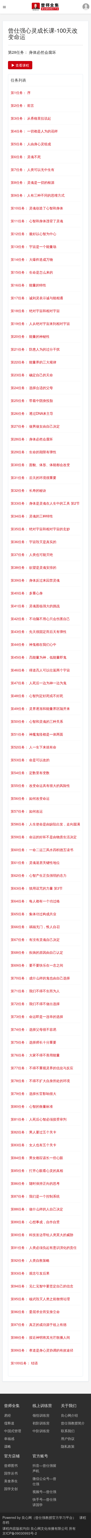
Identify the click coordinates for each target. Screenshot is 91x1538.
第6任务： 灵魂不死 (26, 156)
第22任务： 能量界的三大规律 (33, 362)
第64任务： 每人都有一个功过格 (35, 901)
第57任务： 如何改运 (27, 811)
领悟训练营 (41, 1415)
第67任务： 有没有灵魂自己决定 (35, 939)
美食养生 (11, 1480)
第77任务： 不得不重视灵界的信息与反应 (42, 1067)
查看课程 (22, 65)
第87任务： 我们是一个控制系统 (35, 1196)
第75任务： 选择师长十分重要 (33, 1042)
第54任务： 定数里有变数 (30, 772)
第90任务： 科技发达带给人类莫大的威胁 (42, 1234)
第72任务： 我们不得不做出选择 (35, 1003)
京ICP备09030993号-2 (19, 1533)
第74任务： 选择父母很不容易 (33, 1029)
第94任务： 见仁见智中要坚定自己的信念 (42, 1286)
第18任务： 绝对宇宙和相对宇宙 (35, 310)
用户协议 (67, 1438)
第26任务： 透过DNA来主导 (32, 413)
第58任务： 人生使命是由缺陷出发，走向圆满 (45, 824)
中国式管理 (12, 1430)
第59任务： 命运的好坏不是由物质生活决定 (44, 836)
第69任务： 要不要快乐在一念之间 (37, 965)
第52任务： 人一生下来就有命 (33, 747)
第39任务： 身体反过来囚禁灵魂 (35, 580)
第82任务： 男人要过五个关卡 (33, 1132)
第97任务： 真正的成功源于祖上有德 (38, 1324)
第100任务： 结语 (24, 1363)
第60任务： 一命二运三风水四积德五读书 (42, 849)
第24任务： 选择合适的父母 (32, 387)
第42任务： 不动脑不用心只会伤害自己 (40, 618)
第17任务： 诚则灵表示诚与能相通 (37, 297)
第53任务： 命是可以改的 (30, 759)
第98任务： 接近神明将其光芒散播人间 (40, 1337)
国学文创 (11, 1488)
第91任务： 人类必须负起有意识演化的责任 (44, 1247)
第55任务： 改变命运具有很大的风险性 (40, 785)
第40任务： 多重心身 (27, 593)
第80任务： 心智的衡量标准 (32, 1106)
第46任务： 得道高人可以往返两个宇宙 (40, 670)
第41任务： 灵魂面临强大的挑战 (35, 605)
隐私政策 (67, 1446)
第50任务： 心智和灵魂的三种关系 (37, 721)
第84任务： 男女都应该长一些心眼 (37, 1157)
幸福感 (9, 1438)
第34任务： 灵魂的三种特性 (32, 516)
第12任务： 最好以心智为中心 (33, 233)
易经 (7, 1415)
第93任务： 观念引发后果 (30, 1273)
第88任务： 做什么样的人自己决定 (37, 1209)
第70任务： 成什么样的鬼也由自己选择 (40, 978)
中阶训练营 (41, 1430)
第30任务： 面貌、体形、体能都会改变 (40, 464)
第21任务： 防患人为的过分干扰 (35, 349)
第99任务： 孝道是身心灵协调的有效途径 (42, 1350)
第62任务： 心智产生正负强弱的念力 (38, 875)
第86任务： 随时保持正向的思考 (35, 1183)
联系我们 (67, 1430)
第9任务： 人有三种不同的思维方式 (38, 195)
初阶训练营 (41, 1423)
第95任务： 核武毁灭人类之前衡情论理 (40, 1298)
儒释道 (9, 1423)
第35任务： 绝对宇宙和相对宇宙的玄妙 (40, 528)
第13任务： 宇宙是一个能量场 (33, 246)
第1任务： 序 (21, 92)
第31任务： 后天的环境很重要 (33, 477)
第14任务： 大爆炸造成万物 (32, 259)
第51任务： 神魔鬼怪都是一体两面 (37, 734)
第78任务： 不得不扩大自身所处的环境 (40, 1080)
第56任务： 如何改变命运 (30, 798)
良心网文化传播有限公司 (50, 1528)
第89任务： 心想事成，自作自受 (35, 1221)
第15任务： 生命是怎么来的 (32, 272)
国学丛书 (11, 1473)
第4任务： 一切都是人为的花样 (34, 131)
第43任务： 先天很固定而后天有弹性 (38, 631)
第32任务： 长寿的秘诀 (28, 490)
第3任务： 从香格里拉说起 (31, 118)
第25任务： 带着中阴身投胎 (32, 400)
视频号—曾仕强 (44, 1491)
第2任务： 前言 (22, 105)
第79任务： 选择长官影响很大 (33, 1093)
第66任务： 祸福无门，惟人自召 (35, 926)
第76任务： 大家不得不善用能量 (35, 1055)
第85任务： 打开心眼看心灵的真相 (37, 1170)
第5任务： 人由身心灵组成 (31, 143)
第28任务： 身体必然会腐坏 (32, 439)
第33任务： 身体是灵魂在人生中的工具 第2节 (45, 503)
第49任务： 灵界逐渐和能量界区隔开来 (40, 708)
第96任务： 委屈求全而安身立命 (35, 1311)
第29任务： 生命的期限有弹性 (33, 451)
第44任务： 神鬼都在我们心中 (33, 644)
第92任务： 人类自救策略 (30, 1260)
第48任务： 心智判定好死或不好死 (37, 695)
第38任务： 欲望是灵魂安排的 (33, 567)
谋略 (7, 1446)
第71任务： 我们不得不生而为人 (35, 990)
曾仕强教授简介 (73, 1423)
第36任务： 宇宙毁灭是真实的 (33, 541)
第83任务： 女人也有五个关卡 (33, 1144)
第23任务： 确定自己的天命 (32, 374)
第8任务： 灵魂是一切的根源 (32, 182)
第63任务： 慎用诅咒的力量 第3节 (37, 888)
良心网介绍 (69, 1415)
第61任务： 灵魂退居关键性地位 (35, 862)
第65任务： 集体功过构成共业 (33, 913)
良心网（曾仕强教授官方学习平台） (49, 1517)
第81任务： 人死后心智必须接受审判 (38, 1119)
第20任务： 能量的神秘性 (30, 336)
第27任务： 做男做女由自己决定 (35, 426)
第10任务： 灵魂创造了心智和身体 (37, 208)
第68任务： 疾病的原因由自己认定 (37, 952)
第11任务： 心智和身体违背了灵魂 (37, 220)
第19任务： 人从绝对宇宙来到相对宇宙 (40, 323)
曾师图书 (11, 1465)
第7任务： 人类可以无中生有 (32, 169)
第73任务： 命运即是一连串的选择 (37, 1016)
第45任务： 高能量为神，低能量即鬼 (38, 657)
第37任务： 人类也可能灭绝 (32, 554)
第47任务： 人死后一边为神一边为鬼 (38, 682)
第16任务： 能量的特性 (28, 285)
